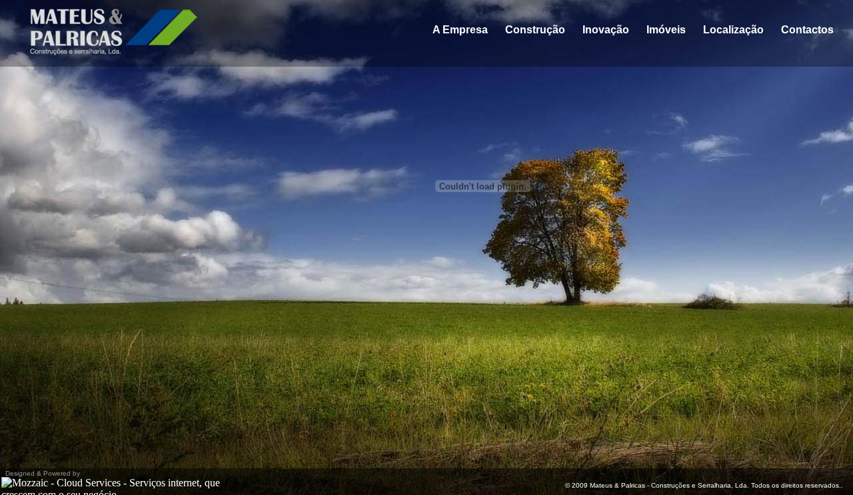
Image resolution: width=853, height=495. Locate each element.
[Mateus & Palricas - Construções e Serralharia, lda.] (106, 51)
